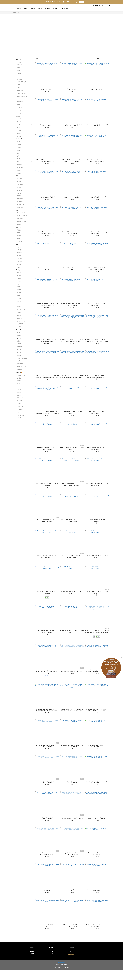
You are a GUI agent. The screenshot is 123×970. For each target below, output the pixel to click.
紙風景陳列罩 (20, 207)
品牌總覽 (33, 8)
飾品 (18, 161)
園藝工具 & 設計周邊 (22, 216)
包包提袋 (19, 124)
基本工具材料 (20, 167)
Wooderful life (20, 99)
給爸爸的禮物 (20, 398)
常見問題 (52, 951)
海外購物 (66, 8)
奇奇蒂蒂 (19, 68)
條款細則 (59, 962)
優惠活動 (19, 8)
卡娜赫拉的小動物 (21, 93)
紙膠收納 (19, 301)
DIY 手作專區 (20, 113)
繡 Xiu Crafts (19, 139)
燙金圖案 (19, 298)
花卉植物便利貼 (21, 310)
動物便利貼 (19, 312)
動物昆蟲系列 (20, 184)
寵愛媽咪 (19, 395)
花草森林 (19, 281)
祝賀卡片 (19, 332)
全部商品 (15, 12)
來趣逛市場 (19, 247)
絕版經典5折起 (20, 204)
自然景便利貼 (20, 324)
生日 (18, 386)
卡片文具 (19, 159)
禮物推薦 (47, 8)
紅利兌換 (60, 8)
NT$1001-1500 (20, 412)
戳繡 (18, 153)
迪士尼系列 (19, 76)
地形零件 (19, 236)
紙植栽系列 (19, 181)
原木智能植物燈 (21, 213)
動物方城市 (19, 65)
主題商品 (19, 144)
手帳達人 (19, 284)
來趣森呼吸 (19, 253)
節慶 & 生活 (20, 198)
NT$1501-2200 (20, 415)
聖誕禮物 (19, 403)
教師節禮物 (19, 401)
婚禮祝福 (19, 389)
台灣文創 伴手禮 (21, 375)
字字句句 (19, 290)
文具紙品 (19, 130)
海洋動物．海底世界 (22, 358)
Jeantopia (18, 116)
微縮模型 (19, 230)
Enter (81, 2)
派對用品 (19, 136)
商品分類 (40, 8)
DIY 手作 (19, 119)
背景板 (18, 238)
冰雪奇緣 (19, 85)
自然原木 (19, 361)
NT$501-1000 (20, 409)
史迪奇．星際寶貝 (21, 82)
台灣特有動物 (20, 364)
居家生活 (19, 127)
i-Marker (18, 304)
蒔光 (17, 210)
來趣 (17, 244)
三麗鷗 (18, 87)
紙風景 (18, 176)
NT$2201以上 (20, 418)
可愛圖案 (19, 287)
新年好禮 (19, 381)
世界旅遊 (19, 352)
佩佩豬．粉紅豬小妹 (22, 96)
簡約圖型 (19, 292)
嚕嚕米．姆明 (20, 90)
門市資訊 (32, 953)
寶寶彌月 (19, 392)
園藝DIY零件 (20, 218)
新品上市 (18, 59)
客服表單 (71, 951)
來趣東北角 (19, 264)
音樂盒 (18, 105)
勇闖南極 (19, 355)
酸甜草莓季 (19, 347)
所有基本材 (19, 241)
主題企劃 (53, 8)
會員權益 (52, 953)
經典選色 (19, 295)
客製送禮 (19, 378)
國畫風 (18, 142)
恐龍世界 (19, 341)
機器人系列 (19, 193)
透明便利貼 (19, 315)
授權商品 (26, 8)
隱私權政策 (63, 962)
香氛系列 (19, 133)
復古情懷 (19, 275)
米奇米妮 (19, 70)
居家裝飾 (19, 147)
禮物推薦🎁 (19, 372)
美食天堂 (19, 278)
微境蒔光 (18, 227)
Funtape (18, 270)
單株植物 (19, 224)
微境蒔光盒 (19, 233)
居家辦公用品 (20, 107)
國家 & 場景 (20, 201)
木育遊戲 (19, 110)
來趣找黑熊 (19, 250)
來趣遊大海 (19, 258)
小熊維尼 (19, 73)
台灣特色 (19, 273)
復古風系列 (19, 190)
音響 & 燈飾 (20, 102)
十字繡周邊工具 (21, 164)
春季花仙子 (19, 349)
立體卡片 (19, 335)
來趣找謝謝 (19, 267)
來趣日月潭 (19, 261)
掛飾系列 (19, 187)
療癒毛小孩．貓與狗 (22, 366)
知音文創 (18, 329)
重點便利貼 (19, 318)
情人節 (18, 384)
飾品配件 (19, 122)
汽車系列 (19, 196)
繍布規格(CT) (20, 173)
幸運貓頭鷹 (19, 369)
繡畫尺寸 (19, 170)
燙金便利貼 (19, 307)
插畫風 (18, 150)
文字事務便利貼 (21, 321)
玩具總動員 (19, 79)
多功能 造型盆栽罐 (21, 221)
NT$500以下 (20, 406)
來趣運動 (19, 255)
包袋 (18, 156)
